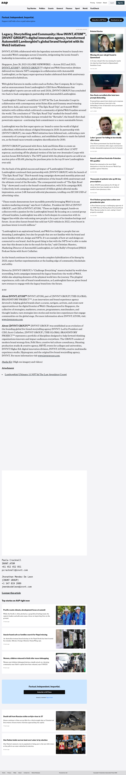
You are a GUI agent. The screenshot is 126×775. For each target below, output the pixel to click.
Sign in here (50, 697)
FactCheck (94, 8)
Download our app (116, 20)
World (85, 8)
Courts (51, 8)
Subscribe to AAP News (99, 20)
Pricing (92, 3)
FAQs (14, 772)
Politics (42, 8)
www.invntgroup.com (49, 356)
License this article (11, 593)
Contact (98, 3)
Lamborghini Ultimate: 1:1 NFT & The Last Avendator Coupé (36, 374)
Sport (77, 8)
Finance (69, 8)
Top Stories (31, 8)
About (105, 3)
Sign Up (120, 3)
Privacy (9, 772)
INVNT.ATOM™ (11, 68)
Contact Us (26, 772)
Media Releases (36, 772)
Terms (3, 772)
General (60, 8)
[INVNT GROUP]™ (31, 68)
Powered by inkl (63, 772)
